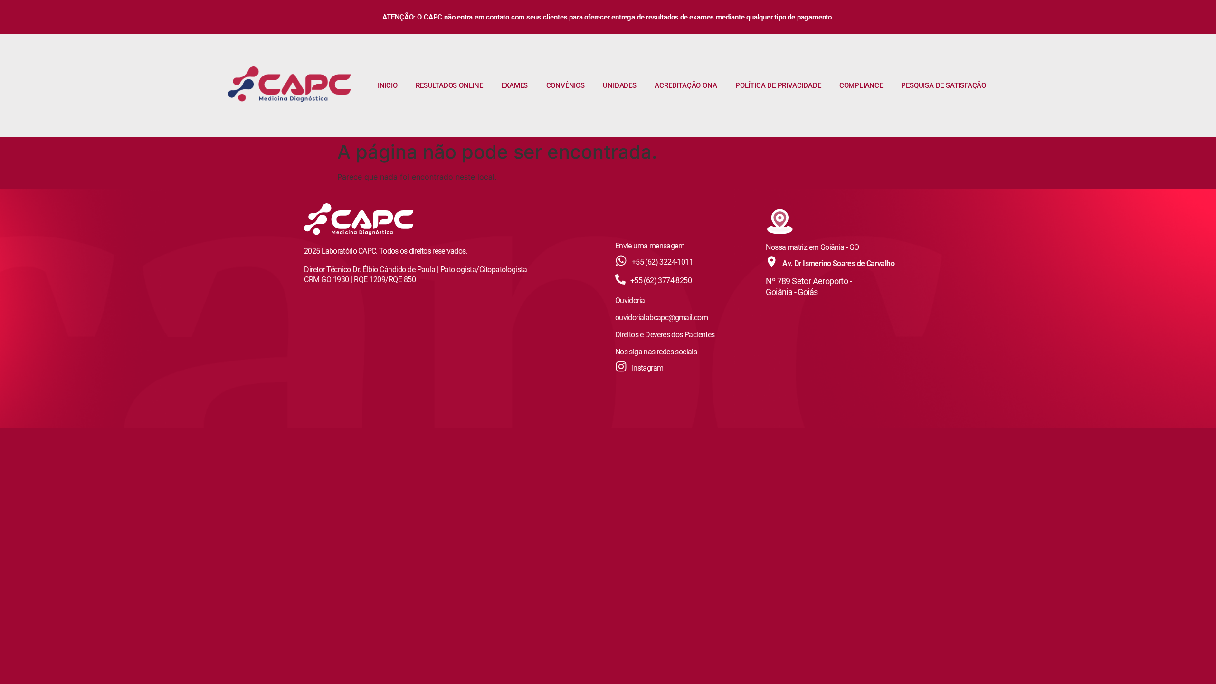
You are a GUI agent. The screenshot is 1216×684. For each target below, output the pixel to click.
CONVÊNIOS (565, 85)
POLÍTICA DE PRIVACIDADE (778, 85)
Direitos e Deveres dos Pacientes (665, 334)
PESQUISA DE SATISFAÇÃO (943, 85)
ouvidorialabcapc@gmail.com (661, 317)
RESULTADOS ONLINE (449, 85)
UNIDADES (619, 85)
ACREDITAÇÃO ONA (686, 85)
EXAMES (514, 85)
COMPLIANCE (861, 85)
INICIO (388, 85)
